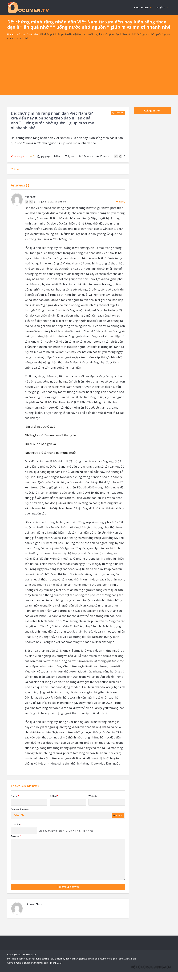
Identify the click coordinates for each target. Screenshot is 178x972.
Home (10, 34)
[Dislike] (120, 156)
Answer (16, 836)
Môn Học (21, 34)
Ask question (152, 110)
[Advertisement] (89, 70)
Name (15, 795)
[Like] (116, 156)
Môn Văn (33, 34)
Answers (87, 156)
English (160, 7)
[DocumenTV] (28, 7)
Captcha (16, 824)
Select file (19, 815)
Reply (122, 201)
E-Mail (54, 795)
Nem (58, 156)
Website (92, 795)
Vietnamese (141, 7)
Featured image (20, 809)
